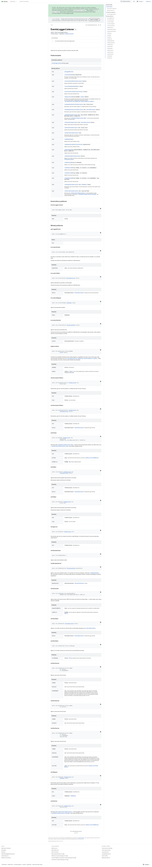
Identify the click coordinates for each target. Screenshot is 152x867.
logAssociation (68, 96)
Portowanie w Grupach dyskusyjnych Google (60, 859)
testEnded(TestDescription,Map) (78, 118)
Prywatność (29, 864)
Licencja (24, 864)
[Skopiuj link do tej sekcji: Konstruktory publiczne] (68, 201)
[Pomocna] (99, 25)
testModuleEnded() (94, 573)
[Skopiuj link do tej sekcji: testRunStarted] (60, 663)
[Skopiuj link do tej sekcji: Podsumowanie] (62, 55)
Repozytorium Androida (5, 848)
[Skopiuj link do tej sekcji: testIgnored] (58, 527)
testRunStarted (68, 167)
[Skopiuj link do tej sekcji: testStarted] (58, 801)
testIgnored (67, 132)
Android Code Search (24, 1)
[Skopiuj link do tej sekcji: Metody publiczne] (64, 225)
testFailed (67, 122)
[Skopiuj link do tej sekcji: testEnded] (57, 433)
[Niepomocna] (100, 25)
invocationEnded (68, 74)
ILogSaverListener (69, 33)
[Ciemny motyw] (100, 208)
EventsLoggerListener (57, 63)
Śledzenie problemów (106, 857)
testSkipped (67, 184)
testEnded (67, 114)
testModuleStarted (69, 144)
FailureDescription (77, 81)
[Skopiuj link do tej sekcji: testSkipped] (58, 772)
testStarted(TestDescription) (78, 193)
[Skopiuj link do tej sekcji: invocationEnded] (61, 247)
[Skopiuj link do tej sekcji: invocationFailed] (61, 273)
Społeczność (10, 864)
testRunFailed (68, 156)
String (70, 658)
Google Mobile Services (106, 853)
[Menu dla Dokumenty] (16, 1)
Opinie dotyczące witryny (37, 864)
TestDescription (79, 104)
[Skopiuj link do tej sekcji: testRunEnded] (59, 588)
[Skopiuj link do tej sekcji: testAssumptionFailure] (64, 378)
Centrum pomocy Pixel (106, 850)
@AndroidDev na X (55, 850)
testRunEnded (68, 149)
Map (70, 461)
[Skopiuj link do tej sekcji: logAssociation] (60, 346)
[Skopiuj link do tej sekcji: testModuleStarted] (62, 563)
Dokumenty (12, 1)
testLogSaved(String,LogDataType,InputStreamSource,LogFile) (79, 101)
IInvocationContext (78, 91)
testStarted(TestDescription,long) (60, 446)
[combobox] (126, 1)
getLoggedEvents (68, 71)
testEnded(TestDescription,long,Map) (87, 194)
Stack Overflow (105, 855)
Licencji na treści (81, 837)
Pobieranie (3, 852)
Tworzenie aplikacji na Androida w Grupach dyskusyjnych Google (64, 857)
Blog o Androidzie (55, 852)
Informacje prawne (17, 864)
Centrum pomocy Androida (107, 848)
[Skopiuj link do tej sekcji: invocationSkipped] (62, 298)
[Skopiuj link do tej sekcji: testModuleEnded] (62, 550)
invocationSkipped (69, 86)
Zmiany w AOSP (69, 13)
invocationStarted (69, 91)
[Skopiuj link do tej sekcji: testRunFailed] (59, 619)
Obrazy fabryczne (4, 855)
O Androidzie (4, 864)
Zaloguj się (148, 1)
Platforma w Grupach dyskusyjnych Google (60, 855)
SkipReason (76, 86)
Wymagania (3, 850)
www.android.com (105, 852)
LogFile (82, 96)
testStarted (67, 191)
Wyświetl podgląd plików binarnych (8, 853)
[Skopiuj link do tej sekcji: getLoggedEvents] (62, 229)
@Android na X (54, 848)
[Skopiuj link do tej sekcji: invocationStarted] (62, 320)
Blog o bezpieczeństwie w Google (58, 853)
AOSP (52, 24)
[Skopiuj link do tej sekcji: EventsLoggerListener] (64, 205)
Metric (66, 613)
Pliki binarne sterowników (6, 857)
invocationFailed (69, 81)
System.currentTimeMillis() (92, 457)
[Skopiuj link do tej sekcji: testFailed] (57, 467)
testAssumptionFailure (70, 104)
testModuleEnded (68, 139)
